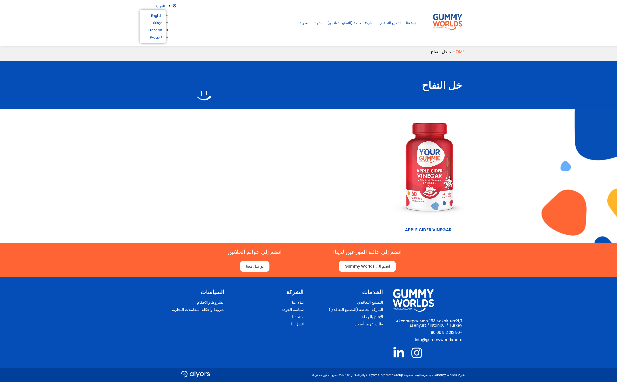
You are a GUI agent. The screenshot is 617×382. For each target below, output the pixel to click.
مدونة (304, 22)
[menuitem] (160, 6)
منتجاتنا (317, 22)
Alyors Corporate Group (386, 375)
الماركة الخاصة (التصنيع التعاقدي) (351, 22)
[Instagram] (417, 353)
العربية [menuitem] (160, 6)
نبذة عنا (411, 22)
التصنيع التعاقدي (390, 22)
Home (459, 52)
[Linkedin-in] (399, 353)
